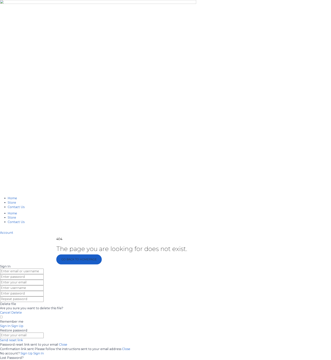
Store (12, 202)
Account (6, 233)
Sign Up (26, 353)
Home (12, 198)
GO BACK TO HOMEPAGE (79, 259)
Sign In (38, 353)
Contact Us (16, 207)
